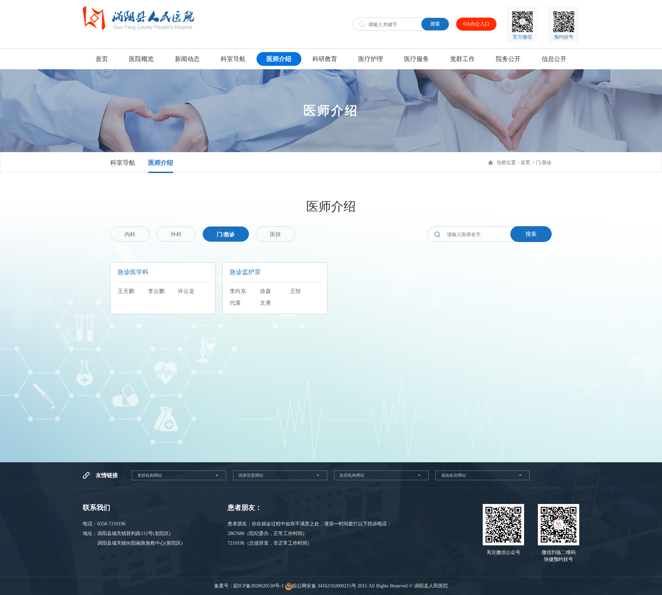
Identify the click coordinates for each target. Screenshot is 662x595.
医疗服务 (416, 59)
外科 (176, 234)
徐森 (265, 291)
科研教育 (324, 59)
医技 (275, 234)
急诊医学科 (133, 272)
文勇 (265, 303)
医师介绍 (279, 59)
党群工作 (462, 59)
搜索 (435, 24)
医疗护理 (370, 59)
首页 (102, 59)
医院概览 (141, 59)
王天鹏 (126, 291)
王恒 (295, 291)
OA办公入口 (476, 24)
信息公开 (554, 59)
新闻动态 (187, 59)
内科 (130, 234)
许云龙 (186, 291)
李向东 (238, 291)
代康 (235, 303)
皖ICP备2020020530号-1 (258, 585)
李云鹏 (156, 291)
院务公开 (508, 59)
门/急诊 (544, 162)
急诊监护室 (245, 272)
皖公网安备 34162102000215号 (324, 585)
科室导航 (233, 59)
